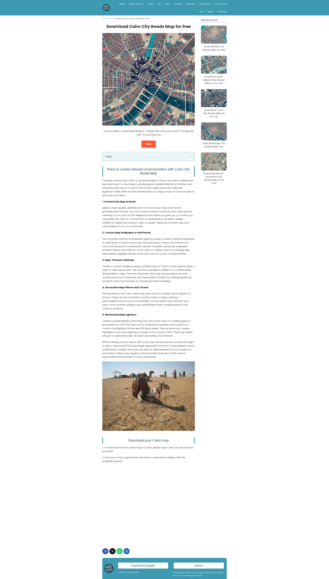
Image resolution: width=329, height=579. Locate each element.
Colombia (222, 11)
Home (122, 3)
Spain (210, 11)
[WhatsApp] (119, 551)
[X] (112, 551)
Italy (201, 11)
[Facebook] (105, 551)
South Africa (220, 3)
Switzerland (205, 3)
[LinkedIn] (127, 551)
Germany (190, 3)
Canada (178, 3)
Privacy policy (133, 572)
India (167, 3)
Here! (148, 144)
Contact (121, 572)
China (150, 3)
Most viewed (135, 3)
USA (159, 3)
